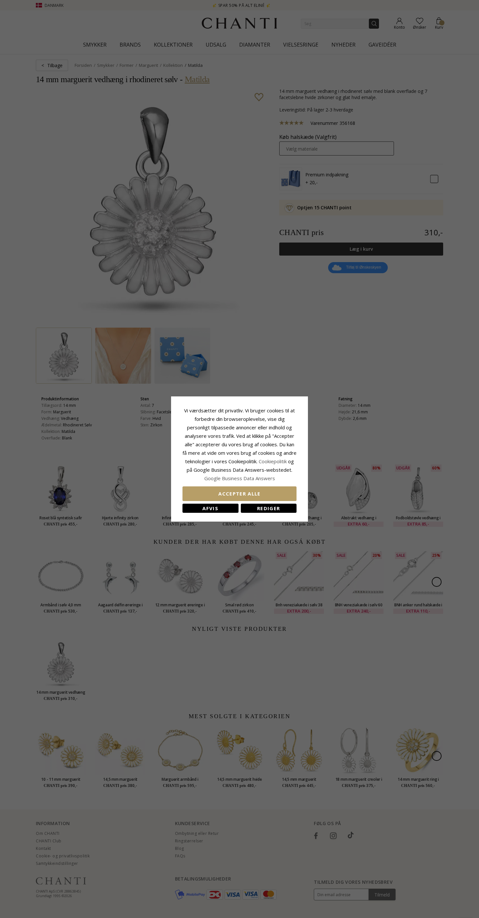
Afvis (210, 508)
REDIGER (268, 508)
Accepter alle (239, 493)
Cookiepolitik (273, 461)
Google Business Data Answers (239, 478)
